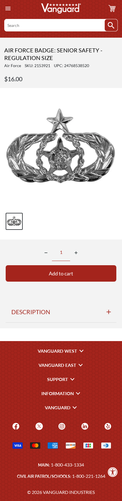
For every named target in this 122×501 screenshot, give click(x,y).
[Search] (111, 25)
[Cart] (112, 8)
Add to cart (61, 273)
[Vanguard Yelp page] (107, 425)
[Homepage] (61, 8)
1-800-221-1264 (88, 476)
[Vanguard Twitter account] (38, 425)
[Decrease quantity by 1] (46, 253)
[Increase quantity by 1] (76, 253)
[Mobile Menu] (7, 8)
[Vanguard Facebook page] (15, 425)
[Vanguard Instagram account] (61, 425)
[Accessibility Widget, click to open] (112, 472)
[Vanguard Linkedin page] (84, 425)
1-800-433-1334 (67, 464)
